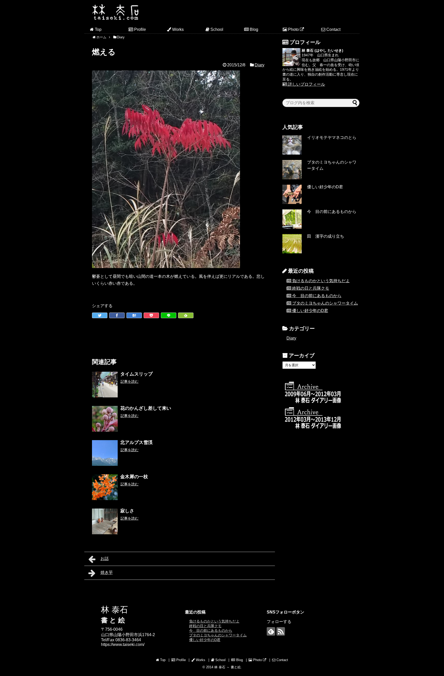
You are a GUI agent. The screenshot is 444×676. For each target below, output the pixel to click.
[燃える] (134, 315)
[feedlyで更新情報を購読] (271, 631)
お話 (104, 558)
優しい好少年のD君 (325, 187)
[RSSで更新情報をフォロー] (280, 631)
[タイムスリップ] (105, 384)
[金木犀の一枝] (105, 487)
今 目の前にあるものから (331, 211)
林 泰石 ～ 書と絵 (227, 667)
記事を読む (129, 381)
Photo (293, 29)
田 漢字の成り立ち (325, 236)
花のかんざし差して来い (145, 408)
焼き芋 (106, 572)
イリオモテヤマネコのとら (331, 137)
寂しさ (127, 510)
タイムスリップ (136, 374)
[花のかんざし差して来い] (105, 419)
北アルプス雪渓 (136, 442)
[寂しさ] (105, 521)
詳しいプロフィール (306, 84)
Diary (259, 65)
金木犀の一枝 (134, 476)
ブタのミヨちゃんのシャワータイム (325, 303)
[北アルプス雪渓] (105, 453)
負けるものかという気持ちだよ (321, 281)
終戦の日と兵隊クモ (310, 288)
